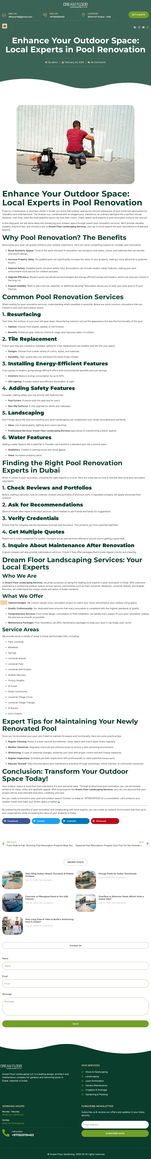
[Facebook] (135, 27)
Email (5, 976)
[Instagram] (139, 27)
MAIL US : (13, 13)
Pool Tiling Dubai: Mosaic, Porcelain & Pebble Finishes (49, 874)
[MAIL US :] (4, 15)
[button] (4, 26)
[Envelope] (143, 27)
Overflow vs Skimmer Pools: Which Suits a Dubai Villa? (121, 897)
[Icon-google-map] (148, 27)
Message (7, 994)
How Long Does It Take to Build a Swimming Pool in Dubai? (49, 920)
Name (5, 958)
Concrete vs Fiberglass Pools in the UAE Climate (46, 897)
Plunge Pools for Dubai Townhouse (118, 873)
